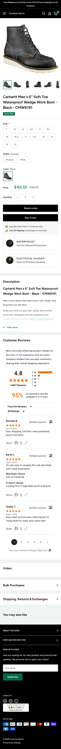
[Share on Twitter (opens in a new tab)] (21, 443)
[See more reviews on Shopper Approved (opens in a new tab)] (26, 443)
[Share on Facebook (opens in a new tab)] (16, 443)
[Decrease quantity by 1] (17, 197)
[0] (55, 13)
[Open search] (43, 13)
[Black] (8, 176)
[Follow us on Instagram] (11, 701)
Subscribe (12, 676)
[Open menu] (4, 13)
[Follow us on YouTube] (16, 701)
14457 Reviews (20, 385)
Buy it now (30, 217)
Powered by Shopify (12, 743)
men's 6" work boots (39, 319)
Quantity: (7, 197)
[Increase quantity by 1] (33, 197)
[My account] (49, 13)
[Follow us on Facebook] (5, 701)
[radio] (43, 372)
